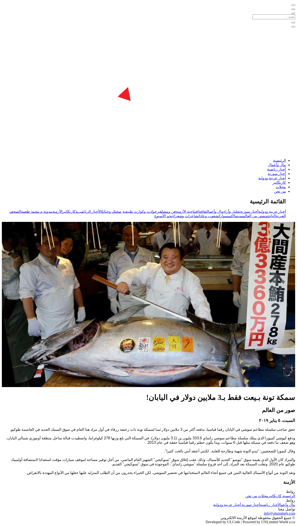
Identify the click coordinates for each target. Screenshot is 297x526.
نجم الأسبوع (163, 216)
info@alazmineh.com (279, 513)
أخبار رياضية (276, 169)
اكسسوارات (226, 216)
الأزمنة (57, 212)
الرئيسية (279, 160)
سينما (238, 216)
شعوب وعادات (208, 216)
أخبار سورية (277, 174)
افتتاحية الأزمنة (187, 212)
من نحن (280, 191)
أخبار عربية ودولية (272, 178)
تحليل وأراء (231, 212)
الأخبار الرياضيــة (88, 212)
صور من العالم (254, 216)
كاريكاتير (279, 182)
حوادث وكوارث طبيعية (140, 212)
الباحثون (270, 216)
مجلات (281, 187)
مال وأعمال (277, 165)
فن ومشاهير (166, 212)
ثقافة (203, 212)
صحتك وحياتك (111, 212)
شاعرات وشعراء (185, 216)
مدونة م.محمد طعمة (36, 212)
